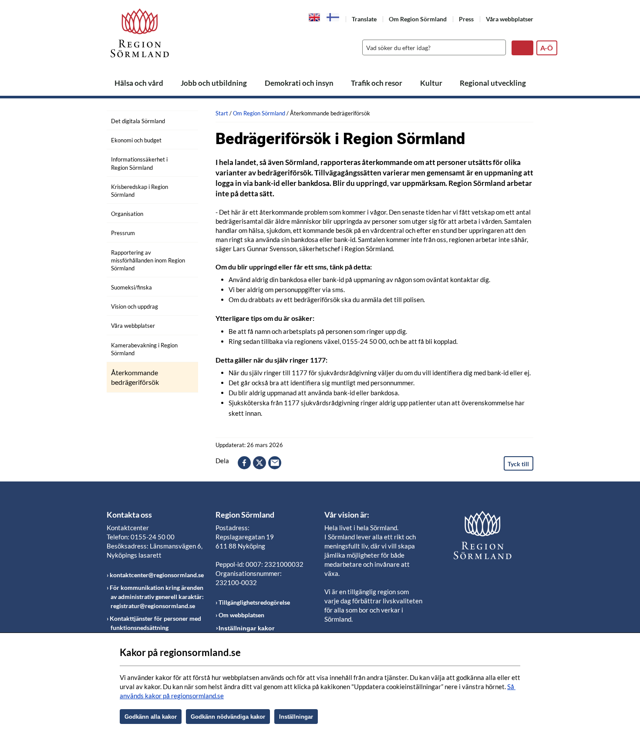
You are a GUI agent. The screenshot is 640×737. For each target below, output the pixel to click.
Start (222, 113)
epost (274, 462)
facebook (244, 462)
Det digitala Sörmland (138, 121)
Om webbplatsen (241, 615)
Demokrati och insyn (299, 82)
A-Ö (546, 48)
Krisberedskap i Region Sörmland (139, 190)
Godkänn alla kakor (151, 716)
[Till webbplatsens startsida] (140, 32)
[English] (314, 16)
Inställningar (296, 716)
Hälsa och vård (139, 82)
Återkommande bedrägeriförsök (135, 377)
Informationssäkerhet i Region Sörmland (139, 163)
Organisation (127, 213)
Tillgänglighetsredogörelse (254, 602)
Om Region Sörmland (418, 19)
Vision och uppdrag (134, 306)
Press (466, 19)
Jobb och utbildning (214, 82)
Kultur (431, 82)
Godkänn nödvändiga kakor (228, 716)
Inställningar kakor (246, 628)
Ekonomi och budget (136, 140)
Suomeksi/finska (131, 287)
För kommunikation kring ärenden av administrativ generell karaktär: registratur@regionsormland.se (157, 596)
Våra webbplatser (509, 19)
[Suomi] (333, 17)
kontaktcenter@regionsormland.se (157, 575)
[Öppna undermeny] (185, 119)
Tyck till (518, 464)
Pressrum (123, 232)
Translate (364, 19)
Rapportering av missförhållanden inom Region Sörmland (148, 260)
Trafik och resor (376, 82)
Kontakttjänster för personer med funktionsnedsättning (155, 623)
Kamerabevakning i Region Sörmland (144, 349)
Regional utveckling (493, 82)
